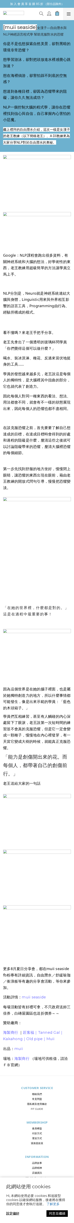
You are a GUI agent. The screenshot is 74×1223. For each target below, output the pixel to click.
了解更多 (53, 1204)
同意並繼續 (57, 1213)
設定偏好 (12, 1213)
